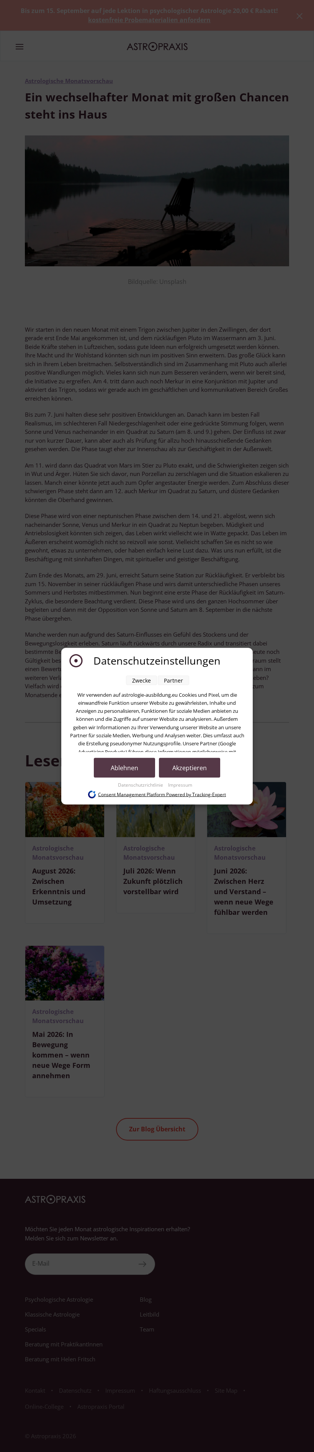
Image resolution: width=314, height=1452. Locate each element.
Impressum (180, 784)
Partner (173, 680)
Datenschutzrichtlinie (141, 784)
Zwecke (141, 680)
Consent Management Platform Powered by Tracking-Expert (162, 794)
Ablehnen (124, 767)
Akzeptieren (189, 767)
